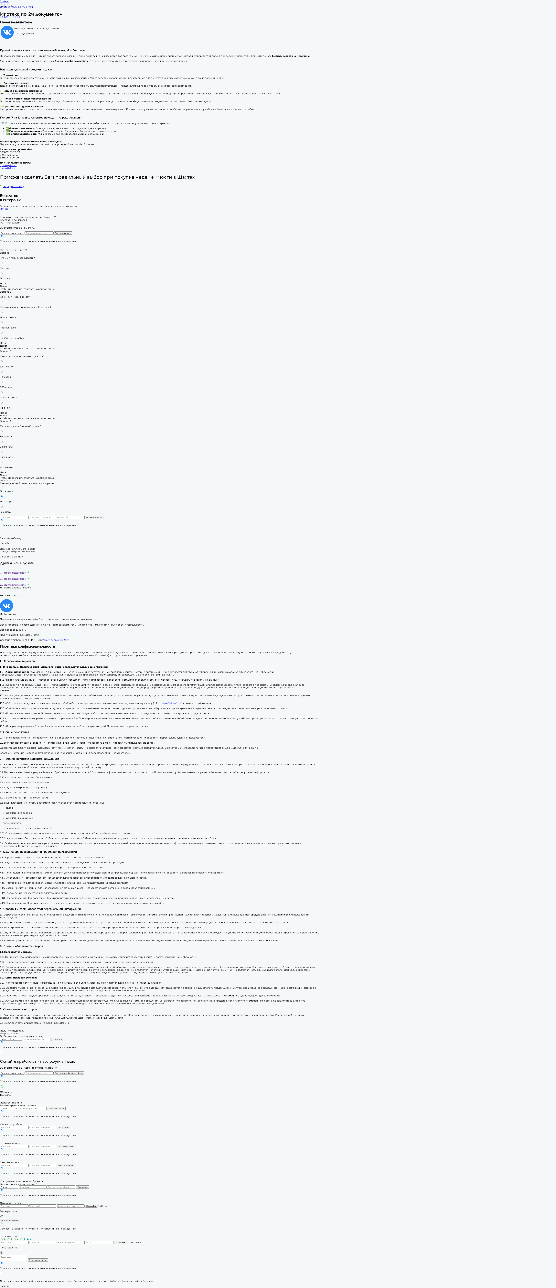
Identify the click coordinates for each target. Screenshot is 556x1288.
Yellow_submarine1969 (55, 640)
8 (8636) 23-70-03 (10, 17)
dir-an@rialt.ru (8, 168)
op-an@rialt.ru (8, 165)
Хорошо (5, 1286)
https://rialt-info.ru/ (170, 703)
